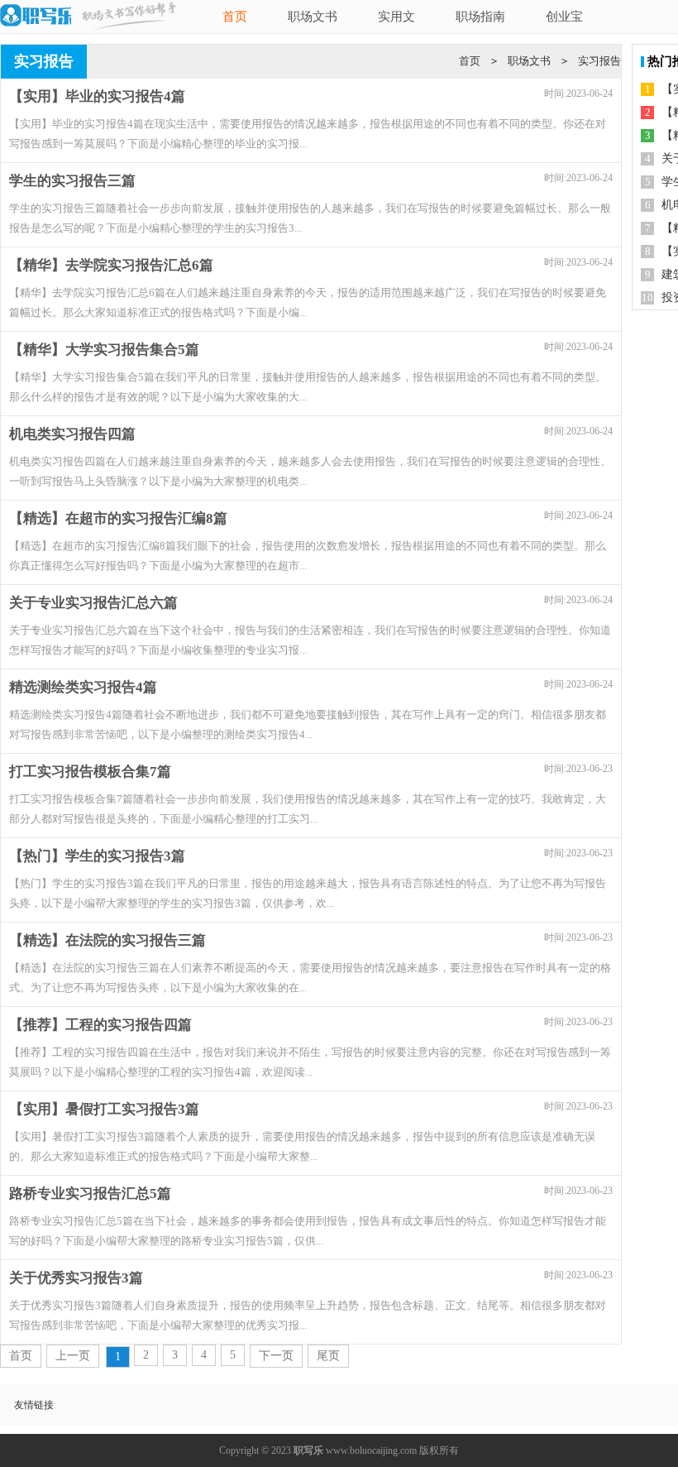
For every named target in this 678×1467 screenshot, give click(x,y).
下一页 (276, 1356)
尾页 (328, 1356)
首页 (234, 16)
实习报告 (599, 61)
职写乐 (308, 1450)
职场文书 (312, 16)
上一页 (72, 1356)
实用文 (396, 16)
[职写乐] (35, 16)
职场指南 (480, 16)
